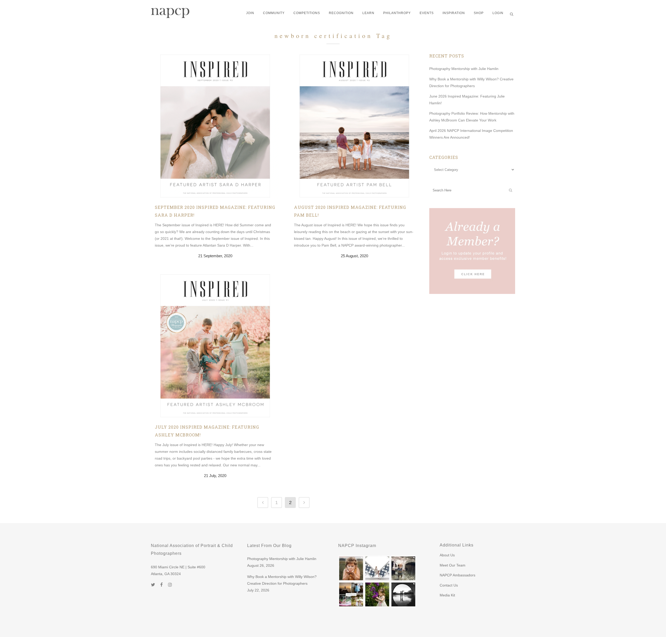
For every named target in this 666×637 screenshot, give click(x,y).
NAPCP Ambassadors (457, 575)
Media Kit (447, 595)
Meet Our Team (452, 565)
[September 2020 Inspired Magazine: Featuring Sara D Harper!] (215, 125)
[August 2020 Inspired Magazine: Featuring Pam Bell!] (354, 125)
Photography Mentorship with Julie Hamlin (463, 69)
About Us (447, 555)
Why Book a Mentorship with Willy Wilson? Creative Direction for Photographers (282, 580)
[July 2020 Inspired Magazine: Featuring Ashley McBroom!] (215, 345)
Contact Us (449, 585)
